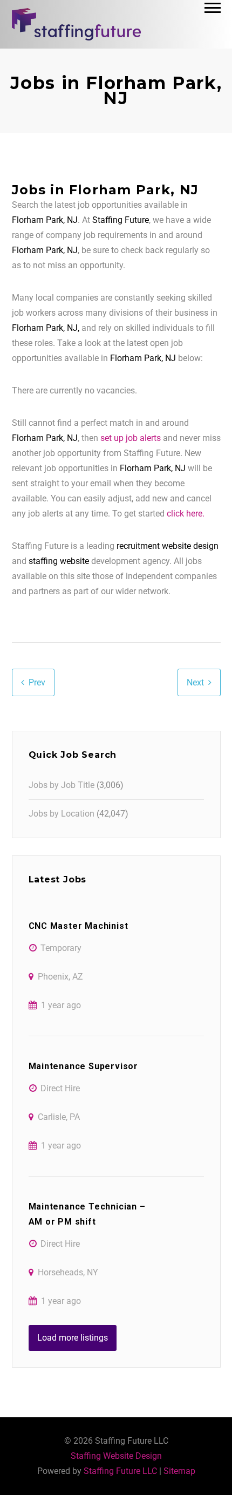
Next (195, 682)
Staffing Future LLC (120, 1471)
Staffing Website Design (116, 1456)
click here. (185, 513)
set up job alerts (130, 438)
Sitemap (179, 1471)
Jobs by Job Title (61, 785)
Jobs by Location (61, 813)
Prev (37, 682)
